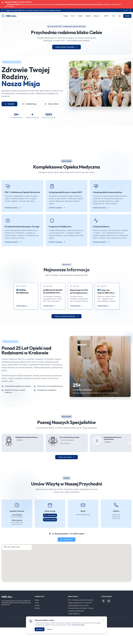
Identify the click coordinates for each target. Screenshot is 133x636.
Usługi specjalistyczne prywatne (78, 605)
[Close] (103, 619)
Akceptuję (39, 629)
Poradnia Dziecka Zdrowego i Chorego (80, 608)
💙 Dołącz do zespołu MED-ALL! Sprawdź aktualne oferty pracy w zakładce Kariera (32, 10)
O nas (73, 16)
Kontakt (88, 16)
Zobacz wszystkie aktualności (65, 316)
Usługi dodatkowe (74, 613)
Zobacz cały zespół (65, 457)
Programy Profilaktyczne (76, 611)
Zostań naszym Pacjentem (65, 47)
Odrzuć (49, 629)
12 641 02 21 (116, 514)
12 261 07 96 (116, 516)
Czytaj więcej (21, 306)
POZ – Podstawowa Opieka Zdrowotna (80, 600)
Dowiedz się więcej (11, 207)
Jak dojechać (67, 539)
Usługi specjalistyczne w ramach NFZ (80, 603)
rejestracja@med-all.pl (83, 514)
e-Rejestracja (31, 104)
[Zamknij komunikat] (130, 2)
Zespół (80, 16)
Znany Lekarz (53, 104)
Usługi (65, 16)
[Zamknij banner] (130, 10)
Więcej (96, 16)
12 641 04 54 (116, 518)
